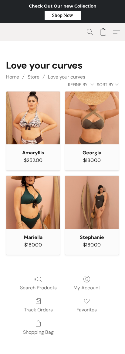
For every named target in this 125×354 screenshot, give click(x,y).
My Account (86, 288)
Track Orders (38, 310)
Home (12, 77)
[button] (63, 15)
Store (33, 77)
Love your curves (66, 77)
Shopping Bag (38, 332)
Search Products (38, 288)
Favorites (86, 310)
